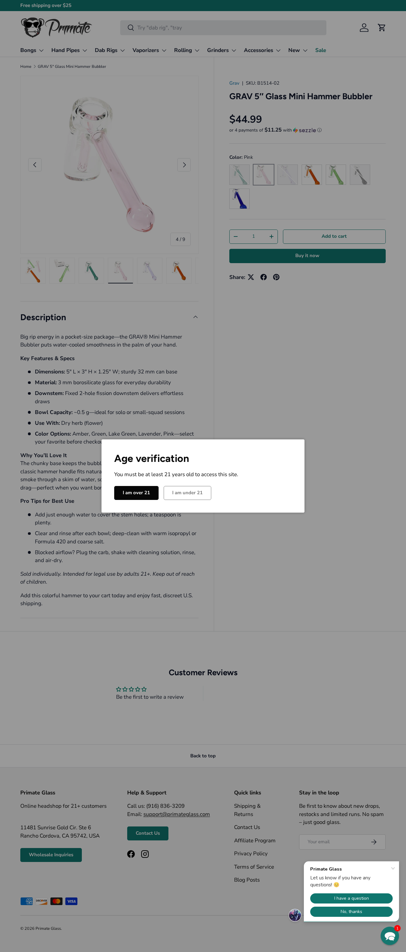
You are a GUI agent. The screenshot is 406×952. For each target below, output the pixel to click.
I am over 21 (136, 492)
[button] (390, 936)
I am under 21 (187, 492)
